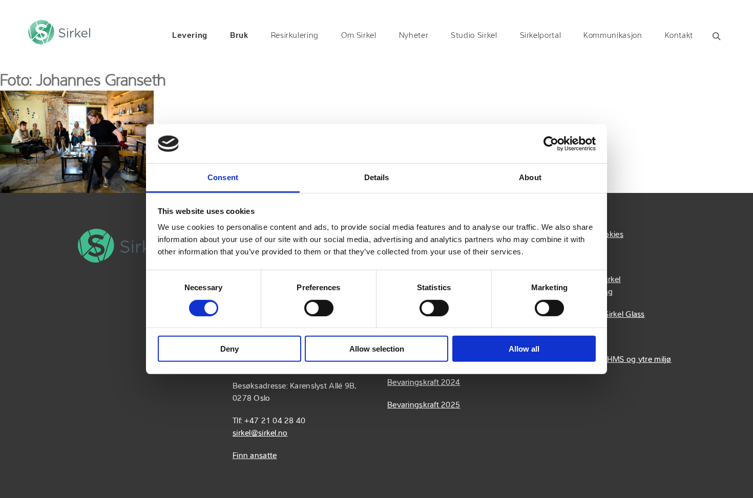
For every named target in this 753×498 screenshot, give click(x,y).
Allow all (524, 348)
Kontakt (679, 36)
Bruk (239, 36)
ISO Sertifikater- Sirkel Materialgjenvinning (581, 286)
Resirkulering (295, 36)
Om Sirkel (358, 36)
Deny (229, 348)
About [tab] (530, 177)
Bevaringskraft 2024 (423, 383)
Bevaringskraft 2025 (423, 405)
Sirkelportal (540, 36)
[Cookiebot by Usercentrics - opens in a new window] (551, 143)
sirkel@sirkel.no (260, 433)
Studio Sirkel (474, 36)
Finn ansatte (255, 456)
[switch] (318, 307)
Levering (189, 36)
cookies (609, 235)
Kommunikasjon (612, 36)
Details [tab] (376, 177)
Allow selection (376, 348)
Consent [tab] (222, 177)
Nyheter (413, 36)
